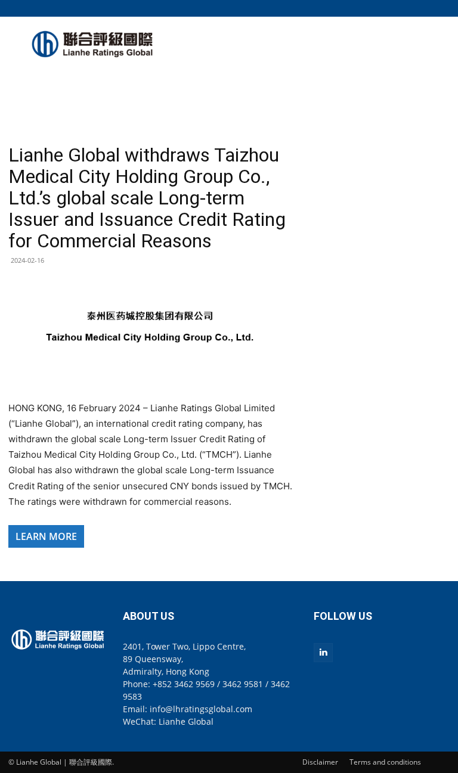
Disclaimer (320, 762)
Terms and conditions (385, 762)
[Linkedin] (323, 652)
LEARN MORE (46, 536)
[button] (441, 8)
